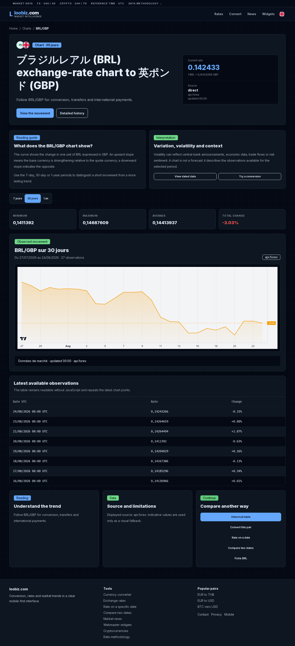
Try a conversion (250, 176)
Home (13, 28)
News (251, 14)
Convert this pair (240, 527)
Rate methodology (116, 637)
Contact (203, 614)
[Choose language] (282, 14)
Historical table (241, 516)
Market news (112, 619)
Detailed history (72, 113)
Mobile (229, 614)
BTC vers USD (208, 606)
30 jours (32, 198)
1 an (45, 198)
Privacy (216, 614)
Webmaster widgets (117, 625)
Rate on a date (241, 537)
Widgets (268, 14)
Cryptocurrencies (115, 631)
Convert (235, 14)
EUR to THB (206, 594)
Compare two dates (241, 548)
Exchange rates (114, 600)
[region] (147, 441)
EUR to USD (206, 600)
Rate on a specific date (119, 606)
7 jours (17, 198)
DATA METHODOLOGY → (145, 3)
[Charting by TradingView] (23, 339)
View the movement (35, 113)
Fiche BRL (241, 558)
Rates (218, 14)
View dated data (185, 176)
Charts (26, 28)
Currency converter (117, 594)
